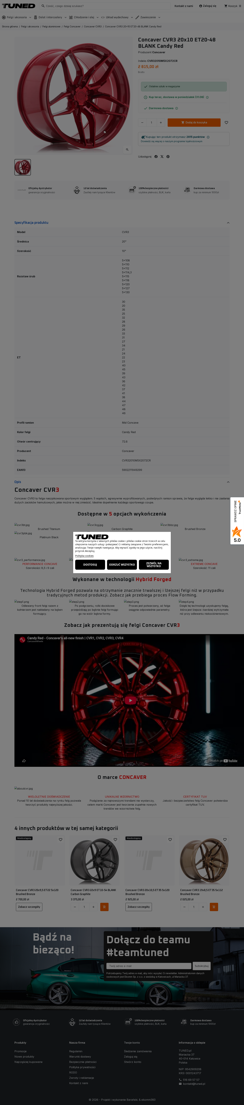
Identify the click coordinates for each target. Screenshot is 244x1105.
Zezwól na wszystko (154, 564)
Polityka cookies (84, 555)
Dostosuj (90, 564)
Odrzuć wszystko (122, 564)
